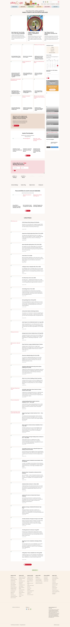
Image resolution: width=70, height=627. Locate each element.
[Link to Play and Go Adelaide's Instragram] (45, 2)
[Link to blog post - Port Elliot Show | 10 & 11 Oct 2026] (16, 281)
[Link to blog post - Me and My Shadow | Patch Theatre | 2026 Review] (39, 84)
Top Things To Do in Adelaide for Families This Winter (50, 33)
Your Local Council (30, 594)
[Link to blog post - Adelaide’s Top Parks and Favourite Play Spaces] (27, 143)
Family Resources (22, 584)
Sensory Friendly (21, 589)
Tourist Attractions (38, 579)
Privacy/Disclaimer (22, 624)
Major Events (32, 184)
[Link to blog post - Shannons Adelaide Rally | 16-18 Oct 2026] (16, 359)
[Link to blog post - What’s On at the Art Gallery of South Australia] (16, 382)
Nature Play (29, 588)
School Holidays (14, 184)
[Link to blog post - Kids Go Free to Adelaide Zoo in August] (27, 49)
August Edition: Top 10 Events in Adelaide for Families (33, 33)
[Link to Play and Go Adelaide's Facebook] (43, 2)
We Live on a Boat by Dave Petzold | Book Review (38, 74)
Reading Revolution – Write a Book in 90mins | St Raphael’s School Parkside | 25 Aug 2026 (16, 92)
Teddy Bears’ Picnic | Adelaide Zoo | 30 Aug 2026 (32, 552)
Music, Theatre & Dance (21, 588)
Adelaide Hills (13, 580)
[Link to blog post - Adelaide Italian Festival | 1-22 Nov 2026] (16, 487)
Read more (16, 125)
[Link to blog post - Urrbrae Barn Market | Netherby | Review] (16, 314)
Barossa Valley (13, 581)
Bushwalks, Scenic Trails (30, 584)
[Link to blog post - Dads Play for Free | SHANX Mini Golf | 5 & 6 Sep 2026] (16, 325)
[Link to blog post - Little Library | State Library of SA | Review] (16, 226)
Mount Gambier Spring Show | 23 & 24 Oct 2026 (31, 244)
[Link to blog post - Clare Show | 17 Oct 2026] (16, 259)
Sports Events (54, 588)
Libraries (28, 586)
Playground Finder (30, 577)
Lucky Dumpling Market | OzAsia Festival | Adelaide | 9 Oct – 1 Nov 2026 (30, 402)
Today (52, 47)
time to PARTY (47, 6)
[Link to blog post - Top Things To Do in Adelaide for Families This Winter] (51, 23)
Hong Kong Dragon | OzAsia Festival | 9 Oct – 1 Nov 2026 (32, 414)
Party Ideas (46, 578)
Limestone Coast (13, 589)
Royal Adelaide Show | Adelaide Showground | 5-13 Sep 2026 (27, 91)
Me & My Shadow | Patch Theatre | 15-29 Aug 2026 (16, 57)
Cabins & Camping (14, 579)
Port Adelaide (13, 591)
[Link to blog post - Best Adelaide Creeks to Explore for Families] (27, 199)
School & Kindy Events (55, 591)
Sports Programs (21, 592)
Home (42, 3)
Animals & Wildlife (39, 580)
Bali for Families (13, 597)
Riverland (12, 593)
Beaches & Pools (30, 578)
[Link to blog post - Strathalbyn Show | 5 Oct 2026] (16, 292)
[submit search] (58, 2)
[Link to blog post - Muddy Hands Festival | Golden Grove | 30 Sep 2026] (16, 337)
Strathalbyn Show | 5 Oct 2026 (28, 288)
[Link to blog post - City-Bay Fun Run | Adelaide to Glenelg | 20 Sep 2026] (16, 544)
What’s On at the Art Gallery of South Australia (32, 378)
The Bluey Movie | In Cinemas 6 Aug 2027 (30, 529)
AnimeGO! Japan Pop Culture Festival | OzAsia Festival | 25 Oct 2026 (31, 390)
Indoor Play (23, 184)
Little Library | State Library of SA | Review (30, 222)
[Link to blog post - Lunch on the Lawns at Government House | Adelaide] (16, 498)
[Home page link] (25, 2)
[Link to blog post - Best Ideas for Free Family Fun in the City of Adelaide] (18, 23)
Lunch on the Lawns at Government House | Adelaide (31, 496)
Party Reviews (46, 579)
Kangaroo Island (13, 588)
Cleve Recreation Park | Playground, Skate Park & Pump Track (16, 108)
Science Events (54, 587)
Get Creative (21, 586)
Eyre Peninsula (13, 585)
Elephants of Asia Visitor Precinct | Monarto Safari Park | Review (27, 108)
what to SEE (39, 6)
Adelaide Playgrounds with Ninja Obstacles (37, 206)
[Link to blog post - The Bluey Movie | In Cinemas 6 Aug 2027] (16, 533)
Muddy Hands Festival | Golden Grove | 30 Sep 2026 (32, 333)
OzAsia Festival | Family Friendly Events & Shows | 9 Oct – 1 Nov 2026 (32, 437)
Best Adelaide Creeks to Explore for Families (27, 206)
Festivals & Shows (55, 583)
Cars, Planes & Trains (39, 581)
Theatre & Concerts (55, 590)
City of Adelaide (13, 584)
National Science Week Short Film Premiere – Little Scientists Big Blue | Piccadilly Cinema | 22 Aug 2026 (16, 75)
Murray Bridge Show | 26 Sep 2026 (29, 299)
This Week (52, 49)
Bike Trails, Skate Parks (30, 581)
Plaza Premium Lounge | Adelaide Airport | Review (32, 344)
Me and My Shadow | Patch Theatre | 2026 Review (38, 91)
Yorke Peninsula (13, 595)
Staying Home (29, 592)
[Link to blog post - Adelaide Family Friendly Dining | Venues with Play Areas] (38, 143)
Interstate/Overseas (14, 596)
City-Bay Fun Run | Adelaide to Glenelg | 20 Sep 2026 (32, 541)
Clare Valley (13, 583)
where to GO (14, 6)
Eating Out (41, 184)
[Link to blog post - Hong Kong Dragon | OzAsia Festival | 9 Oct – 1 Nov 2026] (16, 416)
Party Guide (46, 577)
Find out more (52, 89)
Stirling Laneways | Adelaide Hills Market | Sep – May (32, 507)
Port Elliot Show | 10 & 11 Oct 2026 (29, 277)
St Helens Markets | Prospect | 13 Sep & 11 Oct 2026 (32, 518)
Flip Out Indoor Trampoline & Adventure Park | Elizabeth (31, 473)
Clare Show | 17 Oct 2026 (27, 255)
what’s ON (55, 6)
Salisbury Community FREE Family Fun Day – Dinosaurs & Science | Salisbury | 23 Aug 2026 (39, 57)
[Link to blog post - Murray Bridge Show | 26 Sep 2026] (16, 303)
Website (55, 624)
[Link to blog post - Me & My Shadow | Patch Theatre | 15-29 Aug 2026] (16, 49)
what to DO (23, 6)
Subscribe (57, 3)
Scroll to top (34, 570)
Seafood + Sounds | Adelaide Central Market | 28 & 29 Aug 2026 (32, 461)
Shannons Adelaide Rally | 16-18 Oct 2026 (30, 355)
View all (28, 155)
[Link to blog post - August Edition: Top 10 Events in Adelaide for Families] (35, 23)
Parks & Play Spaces (30, 590)
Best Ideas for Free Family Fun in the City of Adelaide (18, 33)
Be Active (20, 579)
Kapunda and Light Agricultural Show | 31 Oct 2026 (32, 233)
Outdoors (28, 589)
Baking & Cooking (22, 578)
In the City (54, 582)
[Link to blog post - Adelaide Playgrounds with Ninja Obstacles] (38, 199)
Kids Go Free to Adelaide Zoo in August (27, 57)
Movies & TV (54, 586)
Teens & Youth (21, 595)
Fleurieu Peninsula (14, 587)
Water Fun (29, 593)
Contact (48, 3)
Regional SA (13, 592)
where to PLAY (30, 6)
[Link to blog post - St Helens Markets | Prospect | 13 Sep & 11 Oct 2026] (16, 522)
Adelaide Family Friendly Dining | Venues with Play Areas (36, 150)
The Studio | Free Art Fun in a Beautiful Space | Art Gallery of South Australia (32, 449)
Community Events (55, 578)
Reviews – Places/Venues (13, 577)
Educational (21, 582)
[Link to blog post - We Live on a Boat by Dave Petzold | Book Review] (39, 66)
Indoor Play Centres (30, 585)
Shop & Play (21, 591)
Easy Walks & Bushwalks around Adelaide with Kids (16, 206)
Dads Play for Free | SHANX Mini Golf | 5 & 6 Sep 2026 (32, 322)
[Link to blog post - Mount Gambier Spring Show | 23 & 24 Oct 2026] (16, 248)
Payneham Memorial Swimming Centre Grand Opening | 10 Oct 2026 (31, 367)
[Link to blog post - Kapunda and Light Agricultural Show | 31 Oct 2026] (16, 237)
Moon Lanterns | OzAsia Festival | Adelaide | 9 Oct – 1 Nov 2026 (32, 425)
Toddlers (20, 593)
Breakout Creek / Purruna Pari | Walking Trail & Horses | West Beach (39, 109)
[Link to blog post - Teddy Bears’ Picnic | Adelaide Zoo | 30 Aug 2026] (16, 556)
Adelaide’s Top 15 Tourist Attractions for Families (17, 150)
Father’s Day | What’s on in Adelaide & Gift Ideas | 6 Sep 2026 (27, 74)
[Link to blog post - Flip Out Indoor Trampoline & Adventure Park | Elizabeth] (16, 475)
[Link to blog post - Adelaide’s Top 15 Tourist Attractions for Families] (17, 143)
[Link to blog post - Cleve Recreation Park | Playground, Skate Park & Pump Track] (16, 101)
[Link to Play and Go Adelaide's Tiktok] (47, 2)
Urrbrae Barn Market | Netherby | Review (30, 311)
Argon (58, 624)
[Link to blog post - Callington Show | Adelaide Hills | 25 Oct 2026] (16, 270)
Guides (20, 596)
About (45, 3)
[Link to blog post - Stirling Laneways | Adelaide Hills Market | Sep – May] (16, 510)
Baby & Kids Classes (22, 577)
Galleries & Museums (39, 583)
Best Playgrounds (30, 579)
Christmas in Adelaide (54, 593)
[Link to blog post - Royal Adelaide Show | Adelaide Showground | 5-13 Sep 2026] (27, 84)
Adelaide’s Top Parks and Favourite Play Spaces (27, 150)
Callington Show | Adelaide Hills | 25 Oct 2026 (31, 266)
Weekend (52, 50)
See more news (28, 564)
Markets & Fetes (54, 584)
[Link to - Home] (15, 179)
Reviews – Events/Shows (38, 577)
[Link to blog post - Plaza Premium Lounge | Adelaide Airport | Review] (16, 348)
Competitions (52, 3)
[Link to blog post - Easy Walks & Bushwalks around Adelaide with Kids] (17, 199)
